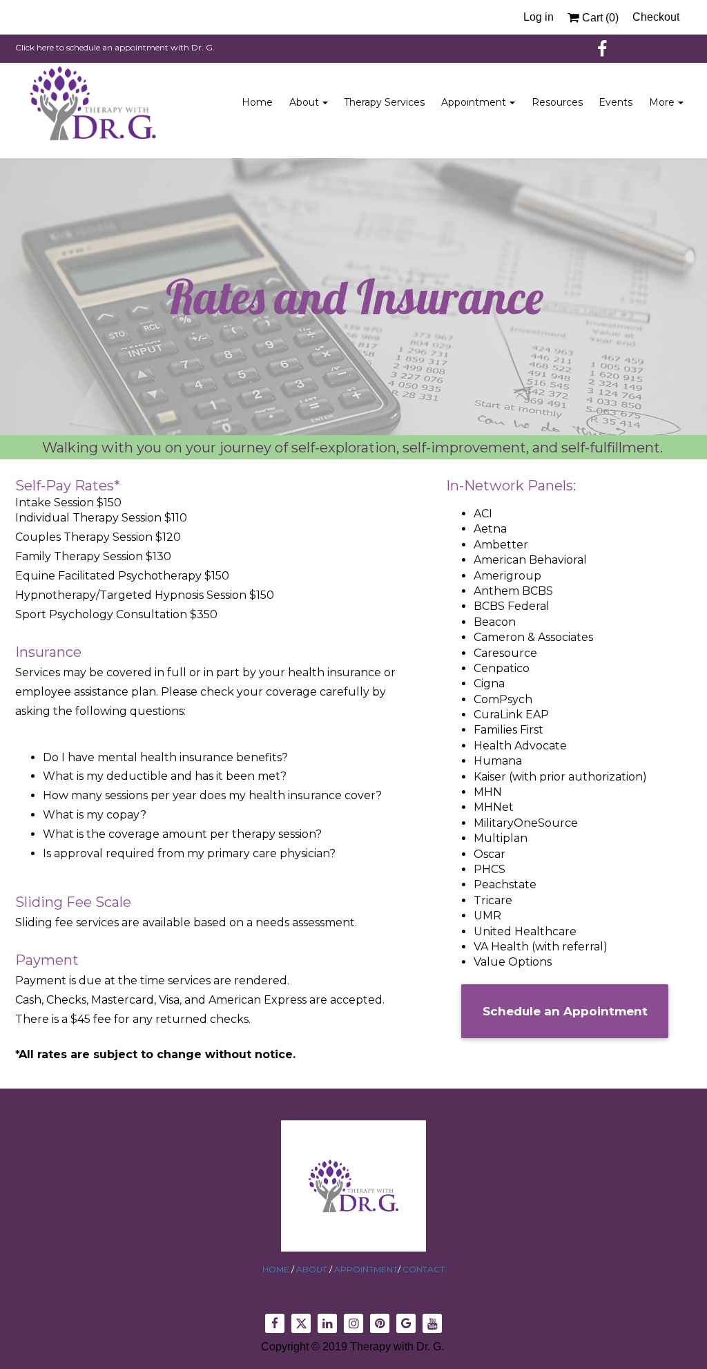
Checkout (655, 17)
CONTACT (422, 1269)
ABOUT (312, 1269)
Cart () (599, 17)
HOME (276, 1269)
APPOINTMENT (366, 1269)
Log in (538, 17)
